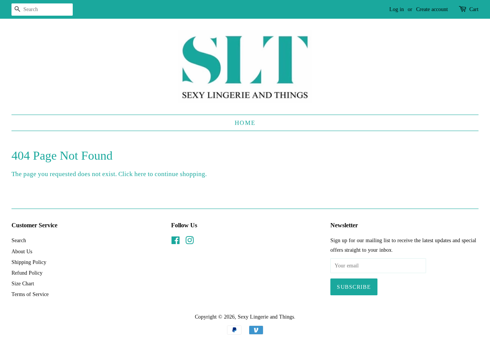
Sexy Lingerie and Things (266, 317)
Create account (432, 9)
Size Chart (22, 283)
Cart (474, 9)
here (140, 174)
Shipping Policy (28, 262)
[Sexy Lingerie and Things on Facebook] (175, 242)
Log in (396, 9)
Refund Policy (26, 273)
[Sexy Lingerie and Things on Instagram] (189, 242)
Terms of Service (30, 294)
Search (18, 240)
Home (245, 123)
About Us (21, 251)
